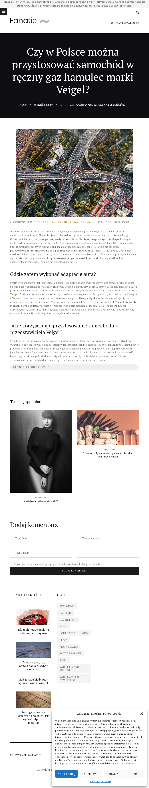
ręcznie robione (70, 653)
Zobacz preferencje (124, 774)
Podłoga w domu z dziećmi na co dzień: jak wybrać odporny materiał (33, 718)
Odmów (90, 774)
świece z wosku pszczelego (70, 678)
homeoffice (67, 633)
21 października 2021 (21, 221)
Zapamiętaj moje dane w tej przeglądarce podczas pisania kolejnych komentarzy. (59, 564)
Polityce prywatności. (126, 763)
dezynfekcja (68, 619)
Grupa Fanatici (121, 221)
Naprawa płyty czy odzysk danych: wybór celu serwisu (33, 666)
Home (23, 104)
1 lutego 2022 (41, 497)
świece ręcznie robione (69, 668)
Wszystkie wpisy (43, 104)
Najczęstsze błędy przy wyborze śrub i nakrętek (33, 681)
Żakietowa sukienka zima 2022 (41, 501)
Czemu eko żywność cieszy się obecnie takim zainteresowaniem (108, 455)
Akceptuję (66, 774)
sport (63, 660)
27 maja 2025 (108, 449)
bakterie (65, 613)
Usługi (90, 221)
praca (63, 640)
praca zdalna (69, 646)
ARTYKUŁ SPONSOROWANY (63, 221)
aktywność (67, 606)
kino (85, 633)
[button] (142, 714)
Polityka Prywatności (100, 781)
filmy (63, 626)
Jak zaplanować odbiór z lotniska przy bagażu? (33, 631)
